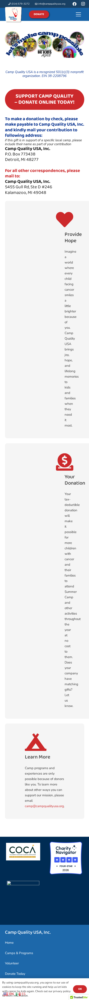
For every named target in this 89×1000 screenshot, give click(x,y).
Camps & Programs (19, 953)
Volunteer (12, 963)
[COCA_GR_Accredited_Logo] (23, 852)
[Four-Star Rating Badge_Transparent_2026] (66, 858)
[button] (78, 14)
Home (9, 942)
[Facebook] (74, 4)
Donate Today (15, 974)
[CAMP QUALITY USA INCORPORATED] (23, 884)
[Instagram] (83, 4)
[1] (13, 14)
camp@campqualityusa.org (44, 806)
